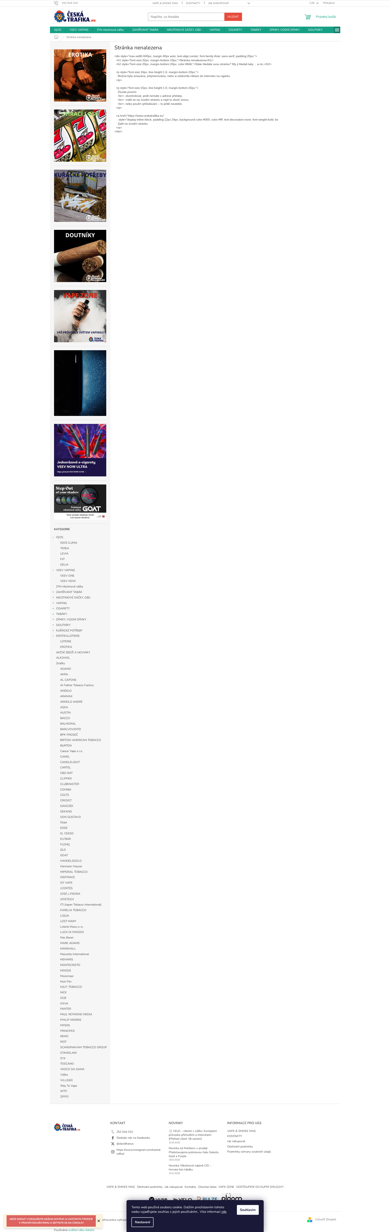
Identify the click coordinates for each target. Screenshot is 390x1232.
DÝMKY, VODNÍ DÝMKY (71, 619)
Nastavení (142, 1222)
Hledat (233, 17)
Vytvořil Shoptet (325, 1220)
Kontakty (190, 1187)
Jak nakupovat (218, 3)
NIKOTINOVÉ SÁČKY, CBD (73, 598)
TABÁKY (61, 614)
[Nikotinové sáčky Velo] (182, 1199)
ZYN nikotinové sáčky (69, 586)
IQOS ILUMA (68, 543)
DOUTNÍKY (63, 625)
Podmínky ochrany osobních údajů (249, 1152)
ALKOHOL (63, 658)
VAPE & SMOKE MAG (165, 3)
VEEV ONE (67, 576)
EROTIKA (66, 647)
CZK (312, 3)
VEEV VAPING (65, 570)
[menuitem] (57, 30)
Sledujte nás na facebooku (133, 1138)
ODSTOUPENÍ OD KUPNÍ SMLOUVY (260, 1187)
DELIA (64, 565)
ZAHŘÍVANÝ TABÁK (69, 592)
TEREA (64, 548)
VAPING (61, 603)
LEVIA (64, 554)
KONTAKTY (193, 3)
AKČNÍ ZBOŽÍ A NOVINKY (73, 652)
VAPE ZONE (226, 1187)
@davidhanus (125, 1144)
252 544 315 (124, 1132)
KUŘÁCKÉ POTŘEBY (69, 630)
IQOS (59, 537)
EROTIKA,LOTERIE (68, 636)
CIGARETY (63, 608)
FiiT (62, 559)
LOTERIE (65, 641)
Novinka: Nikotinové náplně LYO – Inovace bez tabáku (190, 1167)
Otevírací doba (207, 1187)
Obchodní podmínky (240, 1146)
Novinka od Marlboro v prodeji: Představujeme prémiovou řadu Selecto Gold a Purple (194, 1152)
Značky (60, 663)
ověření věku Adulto (81, 1230)
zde (223, 1211)
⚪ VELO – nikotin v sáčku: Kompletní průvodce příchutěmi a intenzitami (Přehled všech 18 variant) (193, 1135)
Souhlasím (248, 1210)
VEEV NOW (68, 581)
